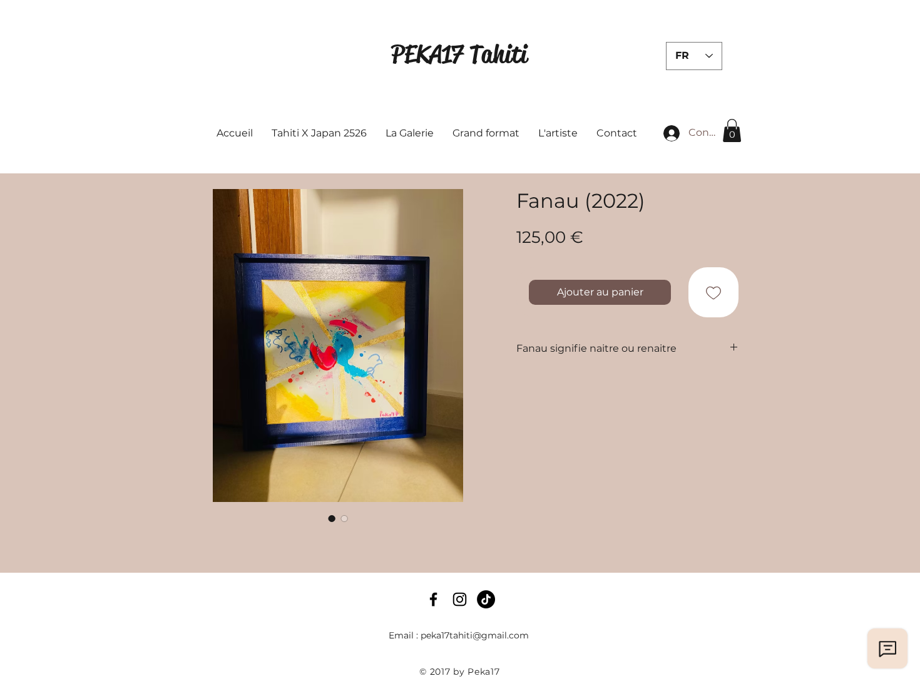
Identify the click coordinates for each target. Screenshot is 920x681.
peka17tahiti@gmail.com (475, 635)
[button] (732, 130)
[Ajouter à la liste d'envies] (713, 292)
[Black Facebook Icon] (433, 599)
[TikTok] (486, 599)
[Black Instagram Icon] (460, 599)
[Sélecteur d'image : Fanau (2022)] (331, 518)
